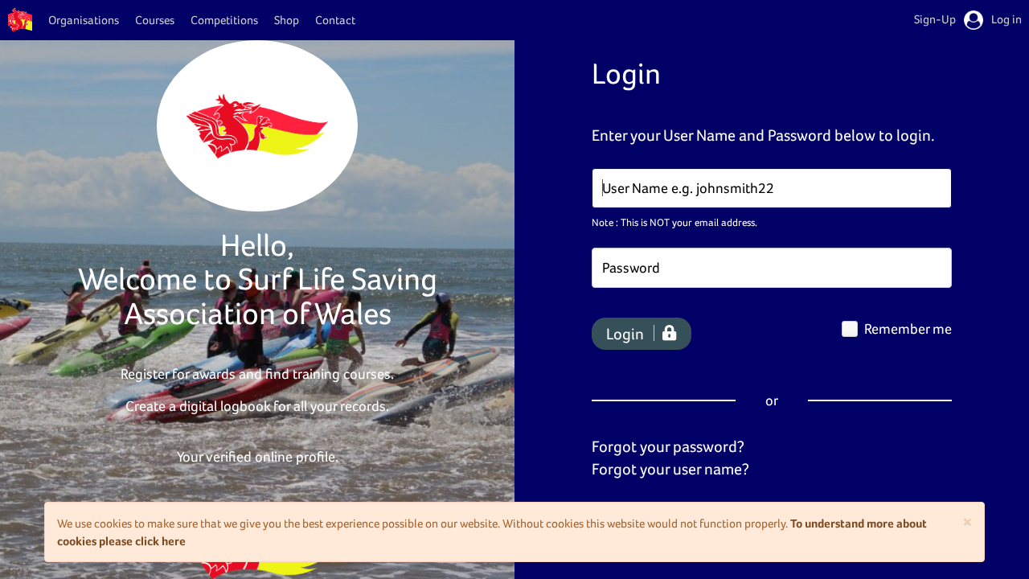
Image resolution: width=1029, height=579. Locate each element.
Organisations (83, 20)
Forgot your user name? (670, 469)
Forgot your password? (668, 446)
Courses (154, 20)
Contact (335, 20)
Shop (286, 20)
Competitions (224, 20)
